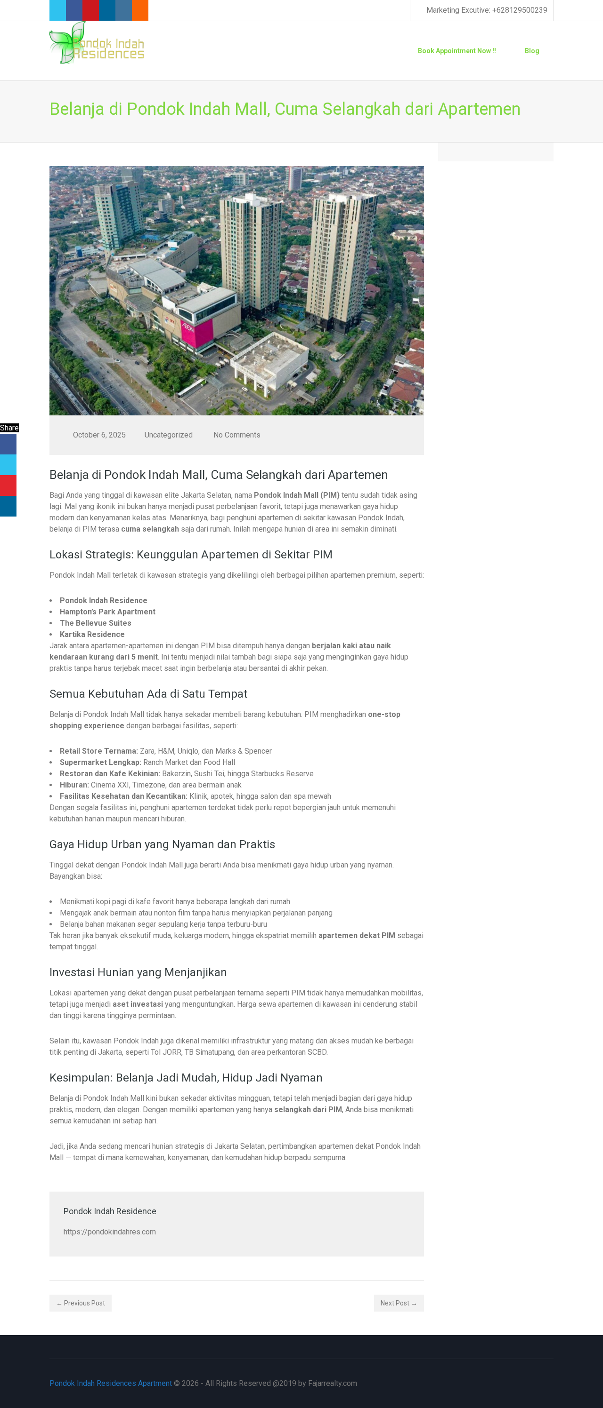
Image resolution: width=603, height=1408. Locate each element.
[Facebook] (8, 444)
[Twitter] (8, 464)
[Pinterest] (8, 485)
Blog (532, 51)
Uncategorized (169, 434)
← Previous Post (80, 1303)
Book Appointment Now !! (457, 51)
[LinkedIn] (8, 506)
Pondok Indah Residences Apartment (110, 1383)
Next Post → (399, 1303)
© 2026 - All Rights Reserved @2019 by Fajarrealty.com (203, 1383)
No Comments (237, 434)
